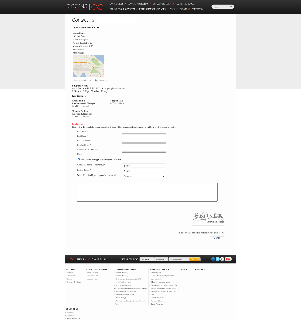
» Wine (116, 304)
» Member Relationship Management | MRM (164, 288)
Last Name (81, 136)
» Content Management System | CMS (162, 276)
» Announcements (155, 279)
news (172, 9)
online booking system (122, 9)
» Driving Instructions (72, 318)
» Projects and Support (157, 301)
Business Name (83, 140)
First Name (81, 131)
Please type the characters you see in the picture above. (201, 233)
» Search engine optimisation (124, 295)
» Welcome (69, 273)
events (183, 9)
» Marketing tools (155, 273)
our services (116, 4)
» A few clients (70, 276)
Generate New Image (215, 222)
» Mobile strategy (120, 298)
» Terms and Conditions (73, 282)
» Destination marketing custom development (129, 301)
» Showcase (69, 279)
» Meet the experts (92, 276)
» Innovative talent (92, 279)
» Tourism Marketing (121, 273)
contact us (197, 9)
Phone (79, 154)
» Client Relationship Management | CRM (163, 285)
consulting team (162, 4)
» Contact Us (69, 312)
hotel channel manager (152, 9)
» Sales (151, 295)
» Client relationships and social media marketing (131, 288)
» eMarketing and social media (159, 282)
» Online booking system (122, 282)
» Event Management (156, 298)
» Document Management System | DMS (162, 291)
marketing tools (185, 4)
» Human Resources (156, 304)
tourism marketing (138, 4)
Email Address (83, 145)
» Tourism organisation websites (125, 291)
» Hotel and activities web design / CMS (127, 279)
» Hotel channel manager (122, 285)
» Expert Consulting (92, 273)
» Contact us (69, 315)
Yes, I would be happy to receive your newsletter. (101, 159)
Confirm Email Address (87, 149)
